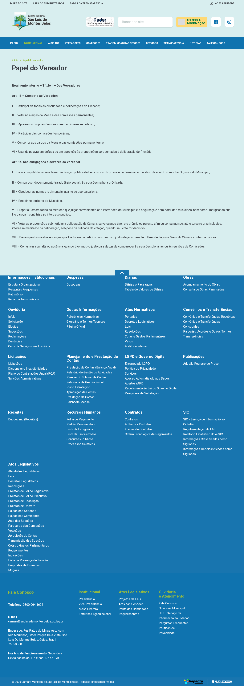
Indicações (15, 555)
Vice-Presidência (90, 604)
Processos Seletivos (81, 444)
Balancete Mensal (78, 402)
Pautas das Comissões (23, 516)
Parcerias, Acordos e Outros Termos (207, 331)
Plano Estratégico (78, 387)
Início (14, 43)
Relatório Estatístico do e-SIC (203, 434)
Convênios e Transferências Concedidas (201, 324)
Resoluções (133, 331)
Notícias (195, 43)
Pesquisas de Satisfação (142, 393)
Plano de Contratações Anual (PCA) (31, 373)
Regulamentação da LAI (199, 429)
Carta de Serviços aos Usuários (29, 346)
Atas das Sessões (20, 521)
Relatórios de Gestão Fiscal (85, 382)
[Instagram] (229, 22)
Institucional (32, 43)
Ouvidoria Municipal (172, 608)
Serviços (152, 43)
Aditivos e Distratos (138, 424)
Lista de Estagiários (80, 429)
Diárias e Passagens (139, 284)
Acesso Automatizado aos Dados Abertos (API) (147, 381)
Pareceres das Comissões (26, 526)
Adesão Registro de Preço (201, 363)
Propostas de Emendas (24, 565)
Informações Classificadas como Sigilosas (205, 441)
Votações (14, 530)
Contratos (131, 419)
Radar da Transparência (86, 3)
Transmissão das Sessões (123, 43)
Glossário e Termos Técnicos (86, 321)
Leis (128, 326)
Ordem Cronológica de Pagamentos (148, 434)
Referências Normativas (83, 316)
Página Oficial (76, 326)
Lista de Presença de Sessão (28, 560)
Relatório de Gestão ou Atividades (89, 372)
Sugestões (15, 331)
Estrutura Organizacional (24, 284)
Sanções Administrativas (24, 378)
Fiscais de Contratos (138, 429)
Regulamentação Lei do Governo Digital (151, 388)
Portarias (131, 316)
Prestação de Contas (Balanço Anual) (91, 367)
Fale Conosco (216, 43)
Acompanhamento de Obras (201, 284)
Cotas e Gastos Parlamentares (145, 336)
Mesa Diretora (88, 609)
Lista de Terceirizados (81, 434)
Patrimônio (15, 294)
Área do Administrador (48, 3)
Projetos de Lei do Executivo (27, 496)
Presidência (87, 599)
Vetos (129, 341)
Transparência (174, 43)
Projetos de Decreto (21, 506)
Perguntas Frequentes (23, 289)
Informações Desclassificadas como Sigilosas (207, 451)
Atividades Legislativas (24, 471)
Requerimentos (18, 550)
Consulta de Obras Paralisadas (203, 289)
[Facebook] (216, 22)
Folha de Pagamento (80, 419)
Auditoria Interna (136, 346)
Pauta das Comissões (133, 609)
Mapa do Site (18, 3)
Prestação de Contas (81, 397)
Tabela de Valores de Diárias (144, 289)
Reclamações (17, 336)
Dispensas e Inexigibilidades (27, 368)
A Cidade (53, 43)
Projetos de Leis (130, 599)
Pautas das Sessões (22, 511)
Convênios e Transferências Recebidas (209, 316)
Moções (13, 570)
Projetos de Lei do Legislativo (28, 491)
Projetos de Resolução (23, 501)
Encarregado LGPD (137, 363)
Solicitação (15, 321)
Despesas (73, 284)
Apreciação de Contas (81, 392)
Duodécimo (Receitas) (23, 419)
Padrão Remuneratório (81, 424)
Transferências (193, 336)
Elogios (13, 326)
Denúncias (15, 341)
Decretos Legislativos (140, 321)
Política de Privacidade (140, 368)
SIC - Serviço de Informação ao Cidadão (204, 422)
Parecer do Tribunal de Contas (87, 377)
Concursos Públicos (80, 439)
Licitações (15, 363)
